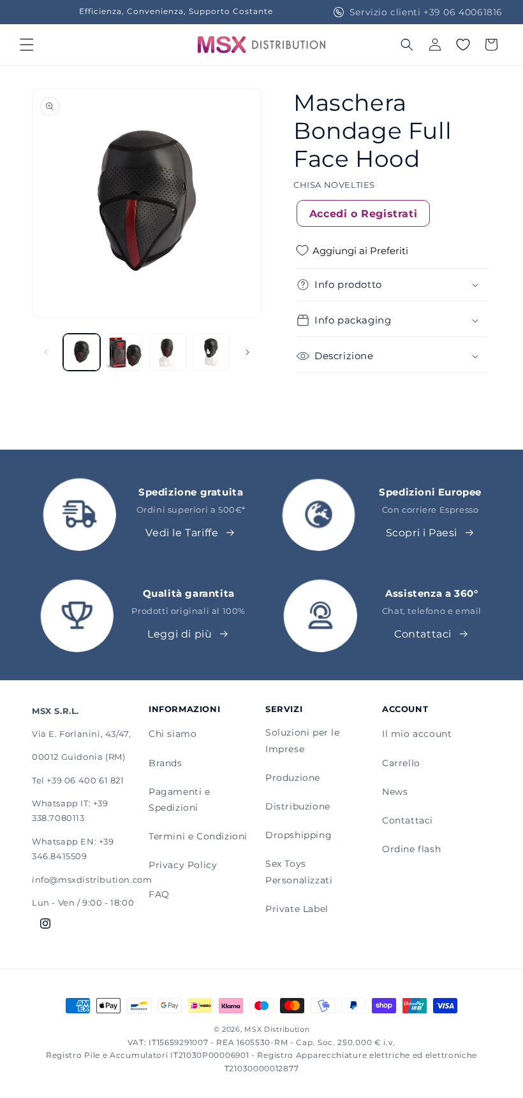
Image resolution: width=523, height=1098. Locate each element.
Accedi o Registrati (363, 214)
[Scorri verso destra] (247, 352)
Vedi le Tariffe (181, 533)
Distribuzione (297, 806)
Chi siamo (172, 733)
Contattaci (423, 634)
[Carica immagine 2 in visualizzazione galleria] (125, 352)
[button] (27, 45)
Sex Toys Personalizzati (298, 871)
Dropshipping (298, 835)
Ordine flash (411, 849)
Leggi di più (179, 634)
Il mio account (417, 733)
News (395, 791)
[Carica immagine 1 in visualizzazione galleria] (81, 352)
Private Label (296, 909)
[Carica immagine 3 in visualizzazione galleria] (167, 352)
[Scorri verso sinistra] (46, 352)
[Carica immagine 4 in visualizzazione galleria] (211, 352)
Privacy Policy (183, 865)
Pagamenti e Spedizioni (179, 799)
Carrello (401, 763)
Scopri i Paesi (421, 533)
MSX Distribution (276, 1029)
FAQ (159, 894)
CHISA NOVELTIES (334, 185)
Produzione (292, 777)
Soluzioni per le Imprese (302, 740)
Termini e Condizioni (198, 836)
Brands (165, 763)
